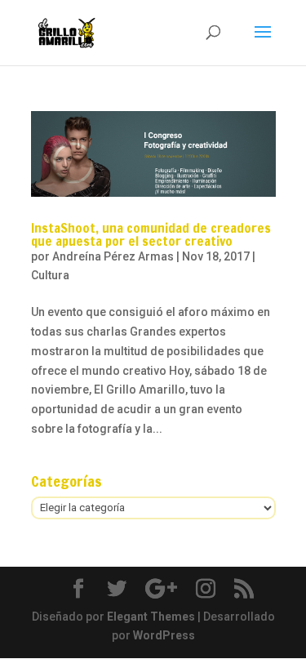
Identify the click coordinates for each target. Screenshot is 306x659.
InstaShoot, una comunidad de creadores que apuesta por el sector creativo (151, 234)
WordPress (164, 635)
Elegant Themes (151, 616)
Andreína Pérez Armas (113, 256)
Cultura (50, 275)
